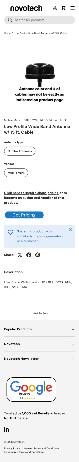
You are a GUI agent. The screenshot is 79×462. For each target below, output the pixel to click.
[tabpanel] (39, 285)
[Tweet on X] (19, 254)
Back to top (40, 313)
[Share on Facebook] (28, 254)
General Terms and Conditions (41, 448)
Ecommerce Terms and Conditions (24, 452)
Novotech (18, 442)
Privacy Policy (12, 448)
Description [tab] (13, 272)
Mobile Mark (12, 120)
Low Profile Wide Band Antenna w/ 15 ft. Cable (41, 33)
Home (7, 33)
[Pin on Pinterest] (37, 254)
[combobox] (39, 20)
